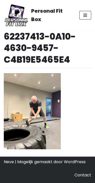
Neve (9, 162)
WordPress (75, 162)
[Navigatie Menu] (85, 15)
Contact (82, 175)
